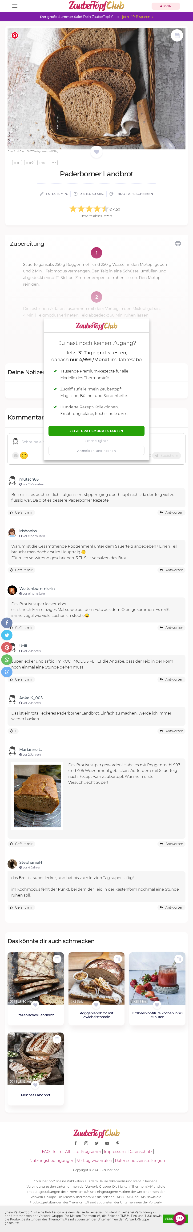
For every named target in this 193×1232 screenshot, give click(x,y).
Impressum (115, 1151)
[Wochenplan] (177, 36)
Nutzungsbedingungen (51, 1160)
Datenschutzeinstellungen (140, 1160)
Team (57, 1151)
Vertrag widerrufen (94, 1160)
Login (166, 6)
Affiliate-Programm (83, 1151)
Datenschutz (140, 1151)
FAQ (46, 1151)
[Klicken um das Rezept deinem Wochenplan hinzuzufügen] (57, 959)
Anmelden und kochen (96, 451)
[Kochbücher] (96, 152)
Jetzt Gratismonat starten (96, 431)
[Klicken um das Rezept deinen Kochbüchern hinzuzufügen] (35, 1005)
